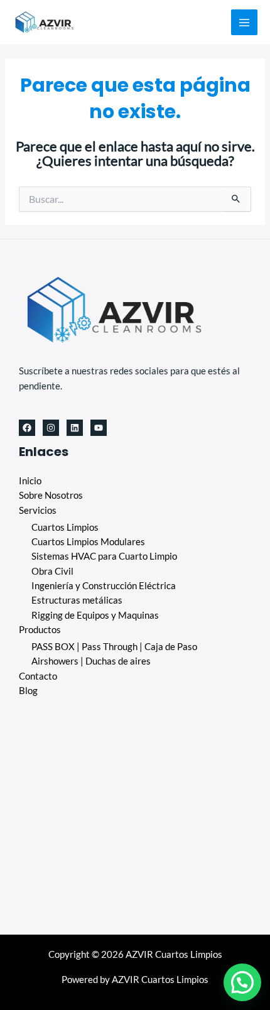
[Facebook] (27, 428)
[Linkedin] (75, 428)
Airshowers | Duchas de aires (91, 661)
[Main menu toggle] (244, 22)
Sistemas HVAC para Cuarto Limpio (104, 556)
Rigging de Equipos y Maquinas (95, 615)
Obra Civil (52, 571)
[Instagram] (51, 428)
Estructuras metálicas (76, 600)
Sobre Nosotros (51, 495)
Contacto (38, 676)
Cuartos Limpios (65, 527)
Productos (40, 629)
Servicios (38, 510)
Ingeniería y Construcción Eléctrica (103, 585)
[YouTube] (98, 428)
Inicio (30, 480)
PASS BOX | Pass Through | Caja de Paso (114, 646)
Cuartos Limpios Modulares (88, 541)
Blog (28, 690)
